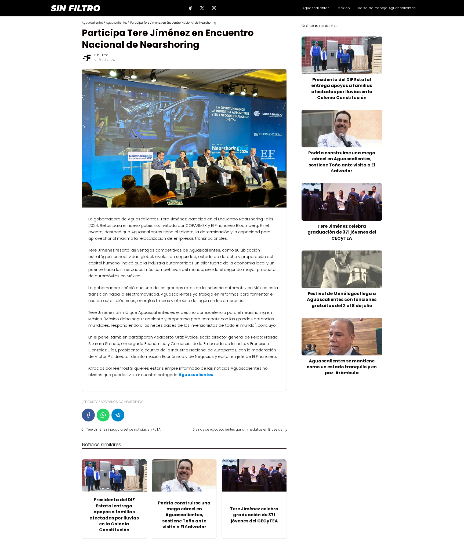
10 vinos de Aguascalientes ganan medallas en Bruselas (237, 429)
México (344, 7)
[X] (202, 8)
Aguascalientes (315, 7)
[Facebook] (190, 8)
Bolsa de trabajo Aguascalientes (387, 7)
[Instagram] (214, 8)
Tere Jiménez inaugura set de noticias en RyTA (123, 429)
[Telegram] (117, 415)
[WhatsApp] (103, 415)
